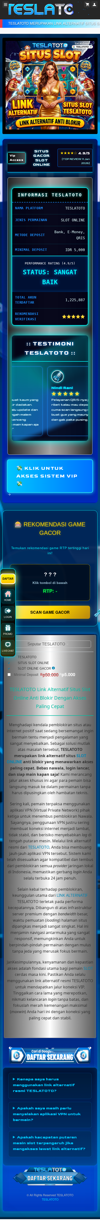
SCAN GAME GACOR (50, 612)
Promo (7, 632)
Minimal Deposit (44, 674)
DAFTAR (8, 576)
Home (7, 598)
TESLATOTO (38, 847)
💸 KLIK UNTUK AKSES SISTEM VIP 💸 (47, 476)
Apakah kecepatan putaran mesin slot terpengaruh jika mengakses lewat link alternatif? (49, 1143)
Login (8, 615)
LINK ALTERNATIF (72, 895)
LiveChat (8, 648)
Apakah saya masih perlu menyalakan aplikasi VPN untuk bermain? (47, 1114)
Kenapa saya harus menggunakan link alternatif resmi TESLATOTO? (44, 1085)
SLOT (88, 968)
